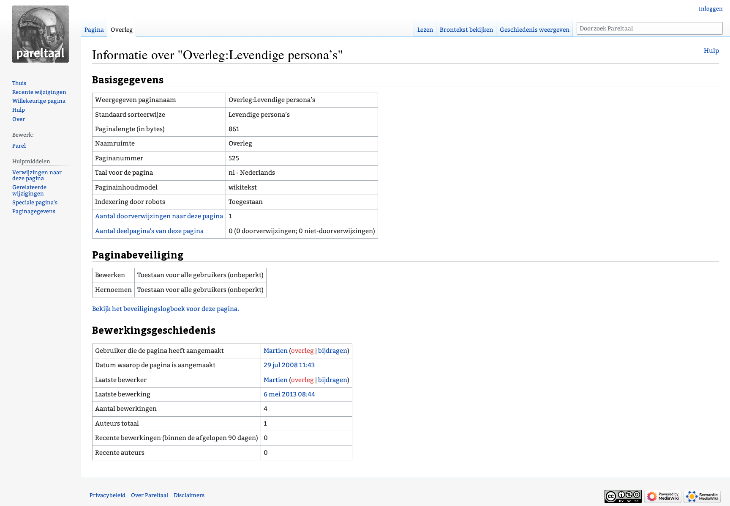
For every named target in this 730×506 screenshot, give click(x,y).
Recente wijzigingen (39, 92)
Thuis (19, 83)
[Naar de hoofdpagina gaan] (40, 34)
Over (18, 119)
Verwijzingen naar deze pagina (37, 175)
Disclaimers (189, 495)
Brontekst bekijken (466, 29)
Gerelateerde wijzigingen (29, 190)
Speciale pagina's (34, 202)
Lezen (425, 29)
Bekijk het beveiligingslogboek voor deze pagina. (165, 309)
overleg (302, 351)
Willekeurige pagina (38, 101)
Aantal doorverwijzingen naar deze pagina (159, 216)
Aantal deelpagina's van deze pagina (149, 231)
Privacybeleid (107, 495)
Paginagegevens (33, 211)
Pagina (94, 29)
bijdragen (332, 351)
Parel (19, 146)
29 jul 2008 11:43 (289, 365)
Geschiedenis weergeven (534, 29)
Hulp (711, 51)
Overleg (122, 29)
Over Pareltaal (149, 495)
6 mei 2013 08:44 (289, 394)
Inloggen (711, 9)
